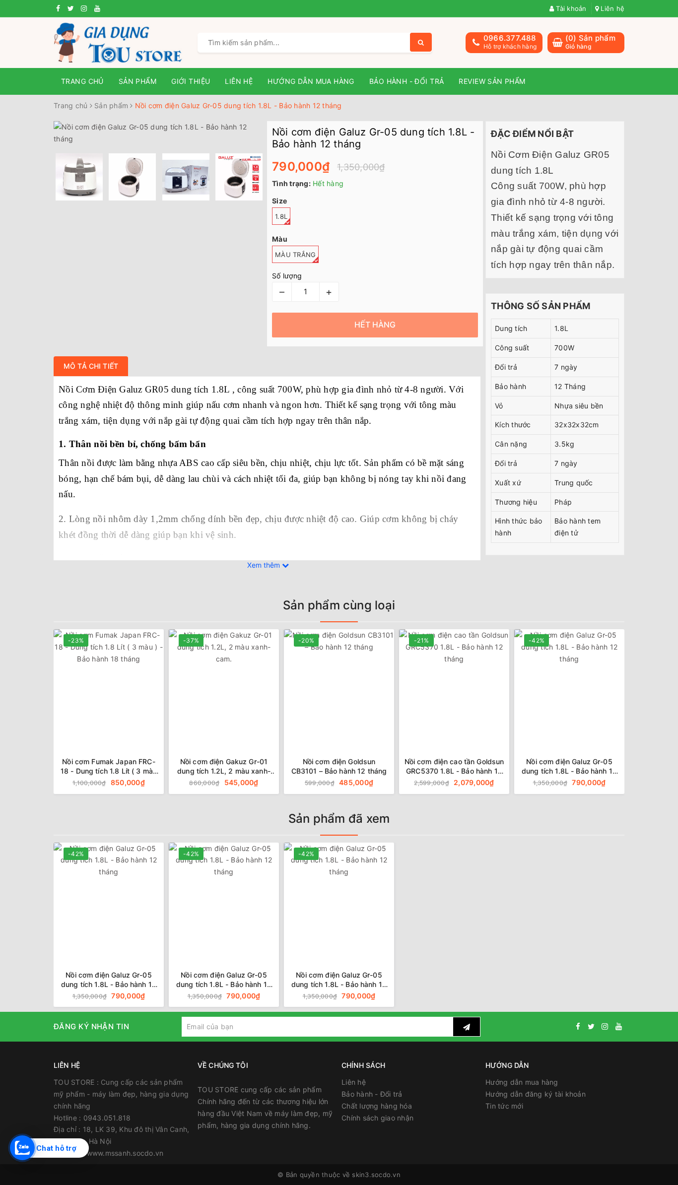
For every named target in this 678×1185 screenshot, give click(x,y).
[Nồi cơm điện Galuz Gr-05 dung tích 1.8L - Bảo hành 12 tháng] (462, 684)
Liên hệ (611, 8)
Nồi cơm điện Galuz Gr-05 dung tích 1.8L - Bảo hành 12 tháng (462, 766)
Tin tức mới (504, 1106)
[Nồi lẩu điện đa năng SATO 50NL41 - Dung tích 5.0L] (578, 684)
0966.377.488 (509, 38)
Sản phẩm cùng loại (339, 605)
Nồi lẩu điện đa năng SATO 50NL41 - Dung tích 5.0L (578, 766)
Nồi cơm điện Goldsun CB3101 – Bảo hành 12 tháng (232, 766)
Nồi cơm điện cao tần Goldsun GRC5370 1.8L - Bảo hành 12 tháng (348, 766)
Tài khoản (570, 8)
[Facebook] (578, 1026)
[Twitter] (591, 1026)
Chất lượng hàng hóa (376, 1106)
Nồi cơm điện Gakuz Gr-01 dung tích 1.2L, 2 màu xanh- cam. (117, 766)
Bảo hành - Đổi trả (406, 81)
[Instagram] (605, 1026)
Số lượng (287, 275)
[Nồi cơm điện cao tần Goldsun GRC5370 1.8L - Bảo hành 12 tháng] (347, 684)
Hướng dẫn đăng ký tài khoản (535, 1094)
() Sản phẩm (590, 42)
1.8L (281, 216)
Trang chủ (82, 81)
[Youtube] (618, 1026)
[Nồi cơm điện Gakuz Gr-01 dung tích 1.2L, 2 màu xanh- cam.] (117, 684)
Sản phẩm (137, 81)
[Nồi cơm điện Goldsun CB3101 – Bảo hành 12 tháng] (232, 684)
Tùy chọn (146, 783)
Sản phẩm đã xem (339, 818)
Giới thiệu (190, 81)
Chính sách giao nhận (377, 1118)
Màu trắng (295, 255)
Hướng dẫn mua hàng (311, 81)
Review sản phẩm (492, 81)
